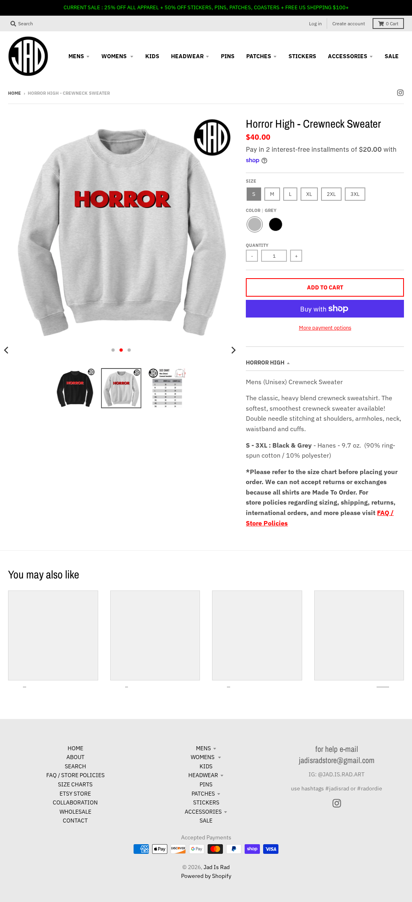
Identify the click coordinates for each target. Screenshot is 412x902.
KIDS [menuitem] (152, 56)
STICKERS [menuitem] (302, 56)
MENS (203, 748)
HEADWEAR (203, 775)
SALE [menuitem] (392, 56)
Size (251, 181)
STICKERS (206, 802)
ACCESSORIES (203, 811)
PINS (206, 784)
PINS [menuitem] (228, 56)
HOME (75, 748)
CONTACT (75, 820)
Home (14, 93)
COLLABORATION (75, 802)
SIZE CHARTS (75, 784)
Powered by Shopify (206, 876)
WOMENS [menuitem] (114, 56)
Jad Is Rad (217, 867)
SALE (206, 820)
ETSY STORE (75, 793)
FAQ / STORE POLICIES (75, 775)
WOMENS (203, 757)
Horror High (265, 362)
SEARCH (75, 766)
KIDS (206, 766)
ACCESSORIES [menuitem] (347, 56)
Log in (315, 23)
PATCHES (203, 793)
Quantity (257, 245)
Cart (392, 23)
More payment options (325, 327)
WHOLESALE (75, 811)
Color (261, 210)
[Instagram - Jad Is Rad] (400, 92)
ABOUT (75, 757)
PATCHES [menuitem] (258, 56)
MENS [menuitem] (76, 56)
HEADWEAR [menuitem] (187, 56)
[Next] (233, 350)
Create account (348, 23)
